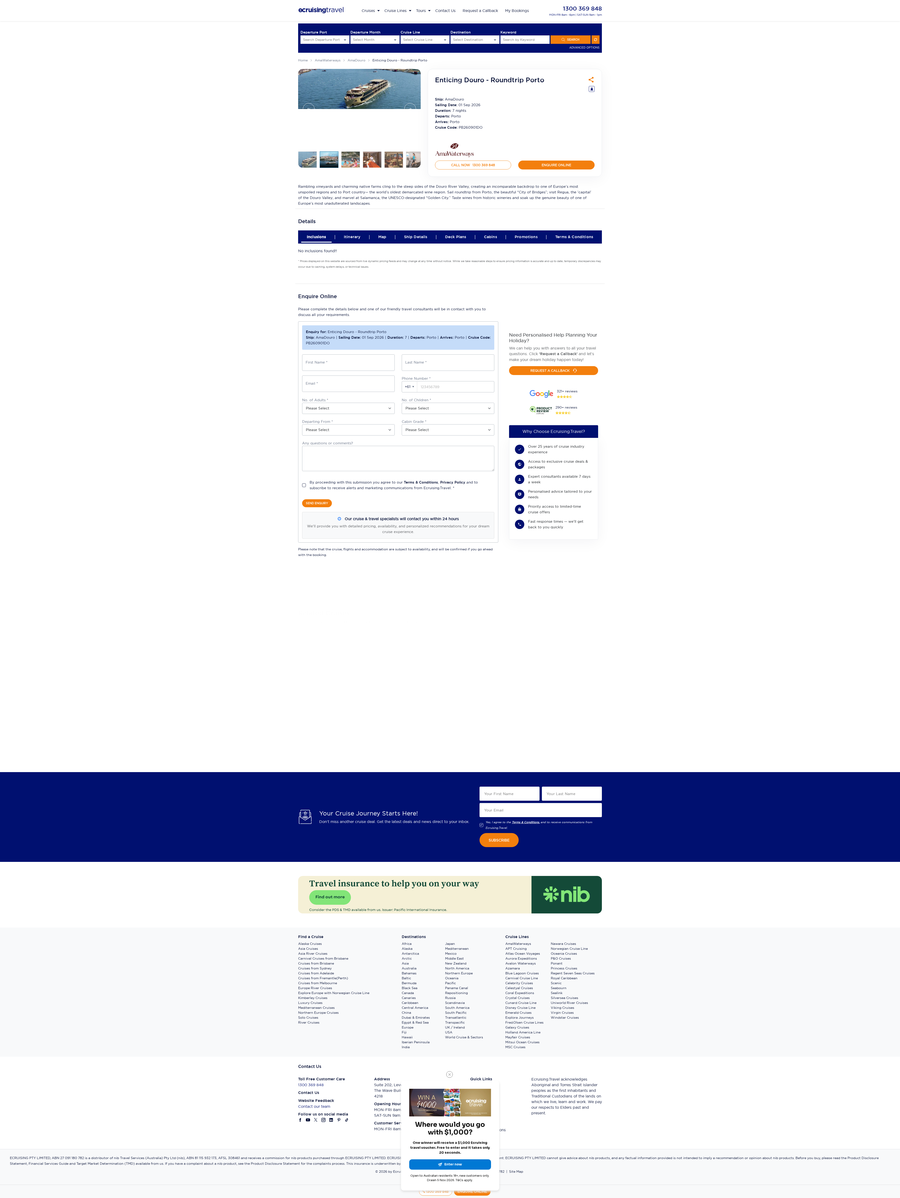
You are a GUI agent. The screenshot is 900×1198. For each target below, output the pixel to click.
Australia (409, 968)
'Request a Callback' (558, 353)
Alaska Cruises (310, 944)
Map (382, 236)
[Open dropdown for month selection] (395, 40)
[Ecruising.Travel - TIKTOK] (347, 1120)
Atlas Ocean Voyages (522, 953)
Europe (407, 1027)
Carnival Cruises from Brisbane (323, 958)
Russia (450, 998)
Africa (407, 944)
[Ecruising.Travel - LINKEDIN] (331, 1120)
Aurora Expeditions (521, 958)
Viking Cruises (562, 1008)
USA (448, 1032)
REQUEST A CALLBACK (550, 370)
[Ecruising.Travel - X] (316, 1120)
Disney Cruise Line (520, 1008)
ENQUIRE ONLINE (556, 165)
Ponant (556, 963)
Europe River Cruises (315, 988)
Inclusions (316, 236)
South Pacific (456, 1012)
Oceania (451, 978)
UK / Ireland (455, 1027)
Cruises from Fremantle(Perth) (323, 978)
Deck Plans (455, 236)
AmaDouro (356, 60)
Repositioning (456, 993)
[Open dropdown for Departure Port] (345, 40)
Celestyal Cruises (519, 988)
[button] (409, 386)
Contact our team (314, 1106)
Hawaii (407, 1037)
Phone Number (416, 378)
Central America (415, 1008)
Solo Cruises (308, 1017)
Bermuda (409, 983)
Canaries (409, 998)
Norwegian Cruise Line (569, 948)
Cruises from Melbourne (317, 983)
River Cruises (308, 1022)
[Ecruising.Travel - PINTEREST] (339, 1120)
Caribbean (410, 1003)
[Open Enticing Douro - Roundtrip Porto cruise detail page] (349, 638)
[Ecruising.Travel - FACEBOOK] (300, 1120)
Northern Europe (459, 973)
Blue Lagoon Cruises (522, 973)
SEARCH (573, 39)
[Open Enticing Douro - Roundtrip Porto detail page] (317, 732)
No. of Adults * (315, 400)
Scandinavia (455, 1003)
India (406, 1047)
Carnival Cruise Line (521, 978)
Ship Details (416, 236)
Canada (408, 993)
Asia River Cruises (312, 953)
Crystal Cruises (517, 998)
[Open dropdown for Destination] (495, 40)
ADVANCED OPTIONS (584, 47)
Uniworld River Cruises (569, 1003)
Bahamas (409, 973)
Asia (405, 963)
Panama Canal (456, 988)
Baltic (406, 978)
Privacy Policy (452, 482)
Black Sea (409, 988)
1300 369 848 (582, 8)
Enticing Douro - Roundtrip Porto (399, 60)
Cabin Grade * (414, 421)
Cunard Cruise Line (520, 1003)
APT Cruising (516, 948)
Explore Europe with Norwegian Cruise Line (333, 993)
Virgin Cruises (562, 1012)
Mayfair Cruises (517, 1037)
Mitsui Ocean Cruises (522, 1042)
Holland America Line (522, 1032)
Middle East (454, 958)
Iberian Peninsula (416, 1042)
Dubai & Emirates (416, 1017)
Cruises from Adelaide (316, 973)
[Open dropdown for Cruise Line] (445, 40)
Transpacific (455, 1022)
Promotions (526, 236)
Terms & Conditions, (526, 822)
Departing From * (317, 421)
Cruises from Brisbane (316, 963)
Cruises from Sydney (315, 968)
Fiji (404, 1032)
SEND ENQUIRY (317, 503)
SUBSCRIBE (499, 840)
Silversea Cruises (564, 998)
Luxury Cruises (310, 1003)
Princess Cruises (564, 968)
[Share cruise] (591, 79)
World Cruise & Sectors (464, 1037)
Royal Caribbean (564, 978)
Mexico (451, 953)
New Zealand (455, 963)
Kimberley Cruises (312, 998)
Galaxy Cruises (517, 1027)
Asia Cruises (308, 948)
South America (457, 1008)
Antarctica (410, 953)
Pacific (450, 983)
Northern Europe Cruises (318, 1012)
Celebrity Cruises (519, 983)
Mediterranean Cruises (316, 1008)
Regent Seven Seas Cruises (573, 973)
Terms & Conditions (574, 236)
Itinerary (352, 236)
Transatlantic (455, 1017)
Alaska (407, 948)
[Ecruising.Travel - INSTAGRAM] (323, 1120)
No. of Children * (416, 400)
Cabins (490, 236)
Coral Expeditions (519, 993)
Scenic (556, 983)
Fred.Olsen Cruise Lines (524, 1022)
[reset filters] (596, 39)
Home (303, 60)
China (406, 1012)
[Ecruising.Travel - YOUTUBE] (308, 1120)
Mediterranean (457, 948)
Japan (450, 944)
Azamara (512, 968)
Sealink (556, 993)
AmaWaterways (328, 60)
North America (457, 968)
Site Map (516, 1171)
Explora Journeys (519, 1017)
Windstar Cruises (565, 1017)
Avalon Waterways (520, 963)
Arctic (407, 958)
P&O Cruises (561, 958)
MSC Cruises (515, 1047)
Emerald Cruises (518, 1012)
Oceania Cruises (564, 953)
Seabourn (558, 988)
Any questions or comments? (327, 443)
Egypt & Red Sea (415, 1022)
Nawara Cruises (563, 944)
